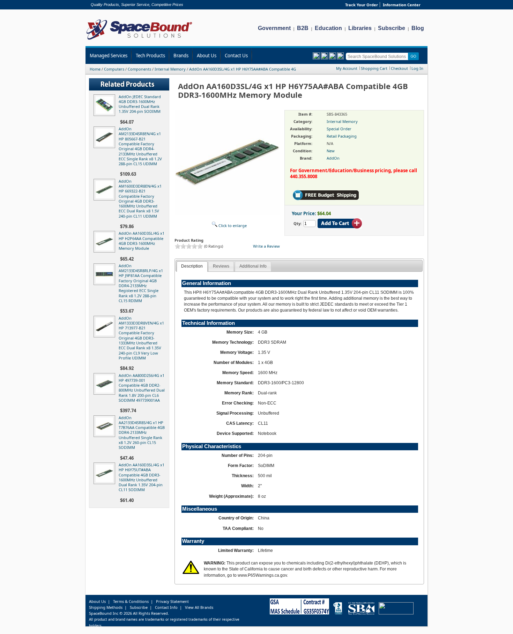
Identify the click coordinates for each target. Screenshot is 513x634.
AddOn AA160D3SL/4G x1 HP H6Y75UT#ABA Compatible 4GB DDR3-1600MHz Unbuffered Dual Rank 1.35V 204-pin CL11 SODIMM (141, 477)
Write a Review (266, 246)
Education (328, 28)
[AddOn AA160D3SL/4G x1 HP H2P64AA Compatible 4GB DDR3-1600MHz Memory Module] (106, 251)
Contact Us (236, 55)
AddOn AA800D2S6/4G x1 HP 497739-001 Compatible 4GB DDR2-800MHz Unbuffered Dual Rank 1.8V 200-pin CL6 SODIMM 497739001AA (142, 388)
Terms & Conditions (131, 601)
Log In (417, 68)
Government (274, 28)
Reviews (221, 266)
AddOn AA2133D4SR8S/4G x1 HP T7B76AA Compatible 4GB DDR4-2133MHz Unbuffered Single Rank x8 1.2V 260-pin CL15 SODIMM (142, 432)
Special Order (339, 128)
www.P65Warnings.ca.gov (262, 575)
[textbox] (378, 56)
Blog (417, 28)
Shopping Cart (374, 68)
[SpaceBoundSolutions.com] (139, 40)
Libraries (360, 28)
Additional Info (253, 266)
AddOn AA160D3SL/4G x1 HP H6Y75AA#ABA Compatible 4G (242, 69)
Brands (180, 55)
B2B (302, 28)
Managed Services (108, 55)
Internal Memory (170, 69)
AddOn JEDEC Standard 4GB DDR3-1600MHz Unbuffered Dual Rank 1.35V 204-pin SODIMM (140, 104)
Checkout (399, 68)
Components (139, 69)
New (331, 150)
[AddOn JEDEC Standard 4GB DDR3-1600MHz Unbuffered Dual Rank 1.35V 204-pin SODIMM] (106, 114)
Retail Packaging (342, 136)
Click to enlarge (232, 225)
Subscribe (391, 28)
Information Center (402, 4)
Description (192, 266)
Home (95, 69)
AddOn (333, 158)
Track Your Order (361, 4)
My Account (346, 68)
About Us (206, 55)
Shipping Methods (105, 607)
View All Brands (199, 607)
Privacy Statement (172, 601)
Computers (114, 69)
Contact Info (166, 607)
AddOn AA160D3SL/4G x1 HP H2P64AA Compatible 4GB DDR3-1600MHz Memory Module (141, 241)
